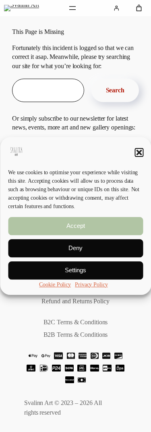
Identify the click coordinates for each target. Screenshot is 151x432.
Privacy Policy (91, 285)
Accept (75, 226)
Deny (75, 248)
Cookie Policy (55, 285)
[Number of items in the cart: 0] (139, 8)
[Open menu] (72, 8)
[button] (139, 152)
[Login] (116, 8)
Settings (75, 270)
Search (115, 90)
